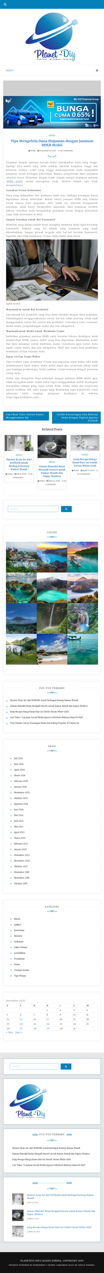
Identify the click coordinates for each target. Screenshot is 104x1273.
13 (21, 1019)
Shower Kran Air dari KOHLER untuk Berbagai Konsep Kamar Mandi (44, 700)
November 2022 (22, 861)
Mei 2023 (18, 826)
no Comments (66, 151)
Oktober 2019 (20, 883)
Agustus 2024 (21, 804)
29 (48, 1028)
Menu (10, 70)
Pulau (17, 964)
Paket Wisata (20, 947)
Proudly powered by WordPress (27, 1265)
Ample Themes (86, 1265)
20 (21, 1024)
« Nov (9, 1032)
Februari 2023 (21, 843)
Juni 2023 (18, 821)
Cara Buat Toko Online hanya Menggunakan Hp (25, 416)
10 (74, 1014)
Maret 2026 (20, 775)
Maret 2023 (19, 838)
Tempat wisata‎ (21, 970)
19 (8, 1024)
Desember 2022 (22, 855)
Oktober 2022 (21, 866)
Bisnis (52, 135)
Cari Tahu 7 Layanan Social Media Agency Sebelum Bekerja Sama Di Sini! (46, 717)
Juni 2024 (19, 809)
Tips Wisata (20, 975)
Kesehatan (19, 930)
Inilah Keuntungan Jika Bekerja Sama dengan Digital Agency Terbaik (77, 417)
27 (21, 1028)
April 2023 (19, 832)
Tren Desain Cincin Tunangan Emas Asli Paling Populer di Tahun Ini (44, 723)
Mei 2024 (18, 815)
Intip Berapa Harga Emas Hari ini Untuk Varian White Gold (84, 462)
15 (48, 1019)
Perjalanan (19, 958)
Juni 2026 (19, 764)
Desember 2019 (21, 872)
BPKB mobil (15, 181)
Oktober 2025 (21, 798)
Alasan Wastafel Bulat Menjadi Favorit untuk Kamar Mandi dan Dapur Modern (49, 706)
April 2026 (19, 769)
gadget (17, 924)
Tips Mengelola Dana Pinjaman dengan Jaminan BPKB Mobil (52, 143)
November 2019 (21, 878)
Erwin (33, 151)
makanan (18, 941)
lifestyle (18, 936)
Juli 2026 (18, 758)
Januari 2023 (20, 849)
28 (34, 1028)
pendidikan (20, 953)
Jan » (19, 1032)
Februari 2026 (21, 781)
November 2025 (22, 792)
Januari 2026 (20, 787)
